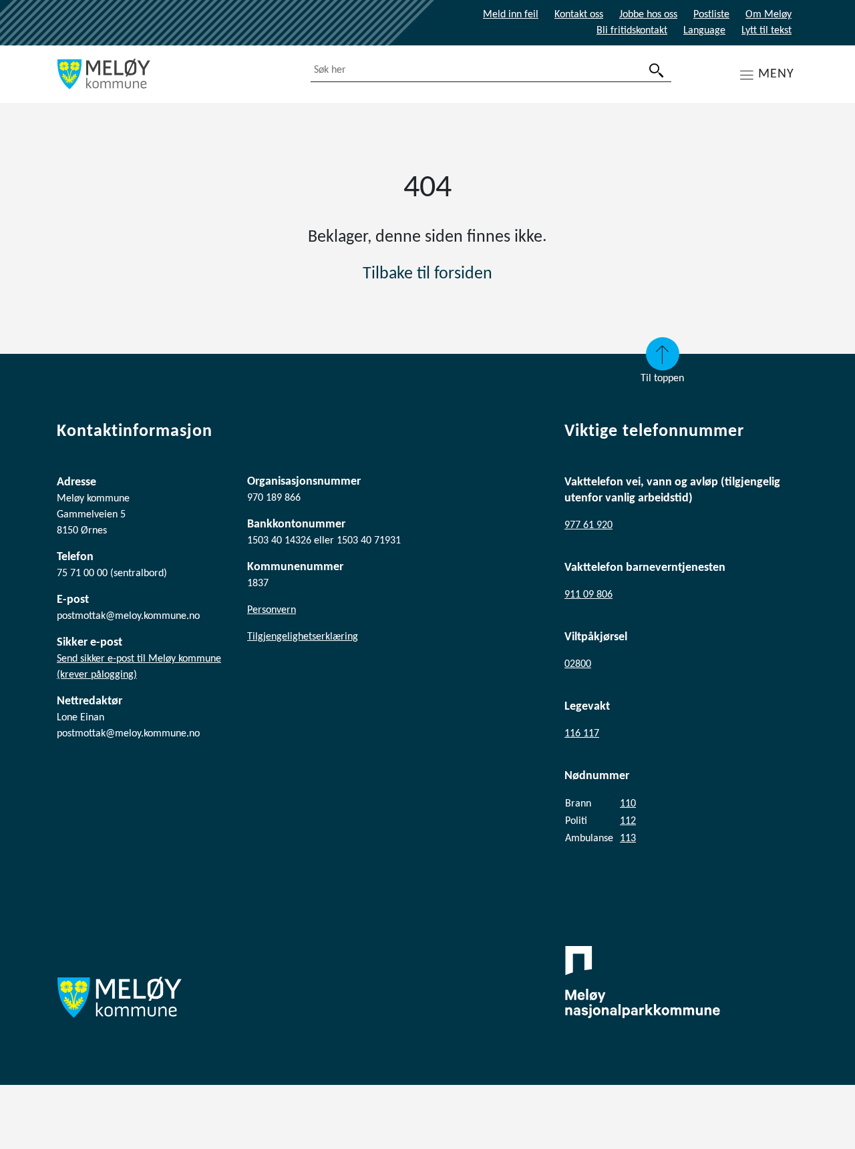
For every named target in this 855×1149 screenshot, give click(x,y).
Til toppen (662, 378)
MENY (776, 74)
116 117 (581, 733)
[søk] (656, 70)
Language (704, 30)
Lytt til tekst (766, 30)
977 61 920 (588, 525)
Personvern (271, 610)
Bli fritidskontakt (631, 30)
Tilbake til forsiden (427, 274)
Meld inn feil (510, 14)
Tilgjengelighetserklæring (302, 637)
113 (628, 838)
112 (628, 821)
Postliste (711, 14)
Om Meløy (768, 14)
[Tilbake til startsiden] (174, 74)
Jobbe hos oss (648, 14)
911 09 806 (588, 595)
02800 (577, 664)
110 (628, 803)
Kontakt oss (578, 14)
